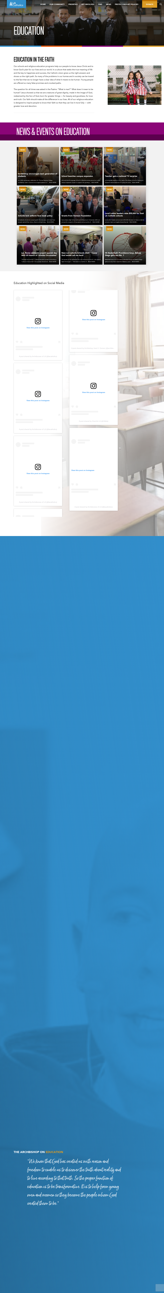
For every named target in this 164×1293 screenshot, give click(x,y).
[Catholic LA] (16, 4)
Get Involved (87, 4)
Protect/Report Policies (126, 4)
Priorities (73, 4)
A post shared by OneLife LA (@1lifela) (93, 421)
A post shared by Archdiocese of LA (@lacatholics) (38, 356)
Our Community (57, 4)
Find (100, 4)
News (108, 4)
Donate (149, 4)
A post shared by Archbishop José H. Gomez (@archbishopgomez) (96, 348)
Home (43, 4)
